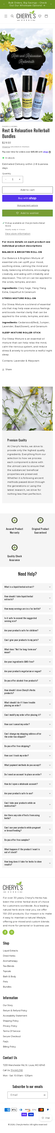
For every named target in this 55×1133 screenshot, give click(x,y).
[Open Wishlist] (40, 16)
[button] (6, 16)
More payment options (27, 205)
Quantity (6, 173)
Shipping (6, 147)
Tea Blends (8, 966)
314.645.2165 (17, 1070)
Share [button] (9, 369)
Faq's (5, 1041)
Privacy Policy (10, 1026)
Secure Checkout (12, 1036)
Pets (5, 981)
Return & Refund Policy (15, 1010)
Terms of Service (11, 1031)
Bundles (7, 986)
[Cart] (46, 16)
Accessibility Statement (15, 1015)
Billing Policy (9, 1046)
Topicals (7, 971)
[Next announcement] (51, 4)
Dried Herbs (9, 956)
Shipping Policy (11, 1021)
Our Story (8, 1005)
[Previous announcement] (4, 4)
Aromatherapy (10, 961)
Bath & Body (9, 976)
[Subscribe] (44, 1095)
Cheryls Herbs (22, 1124)
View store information (17, 233)
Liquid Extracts (10, 950)
